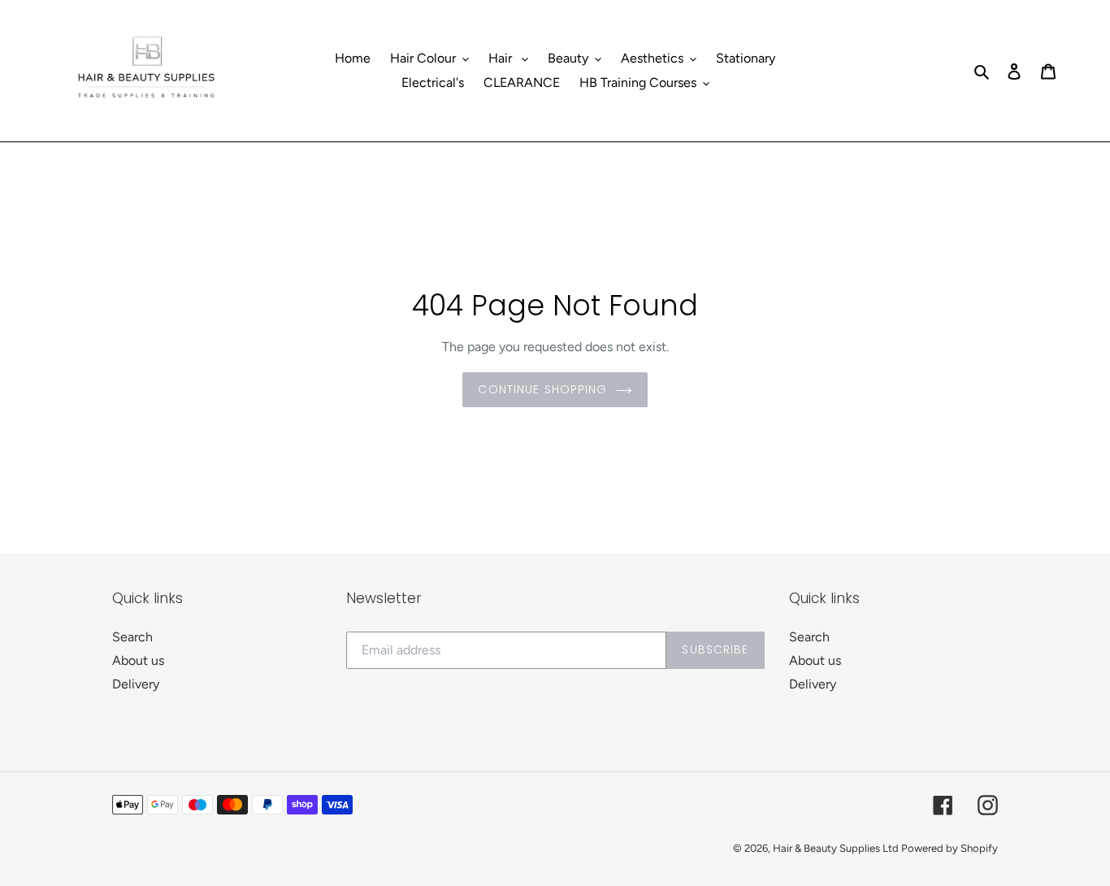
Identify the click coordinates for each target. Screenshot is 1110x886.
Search (132, 637)
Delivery (135, 684)
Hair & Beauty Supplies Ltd (837, 848)
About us (138, 660)
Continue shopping (542, 389)
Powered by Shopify (949, 848)
